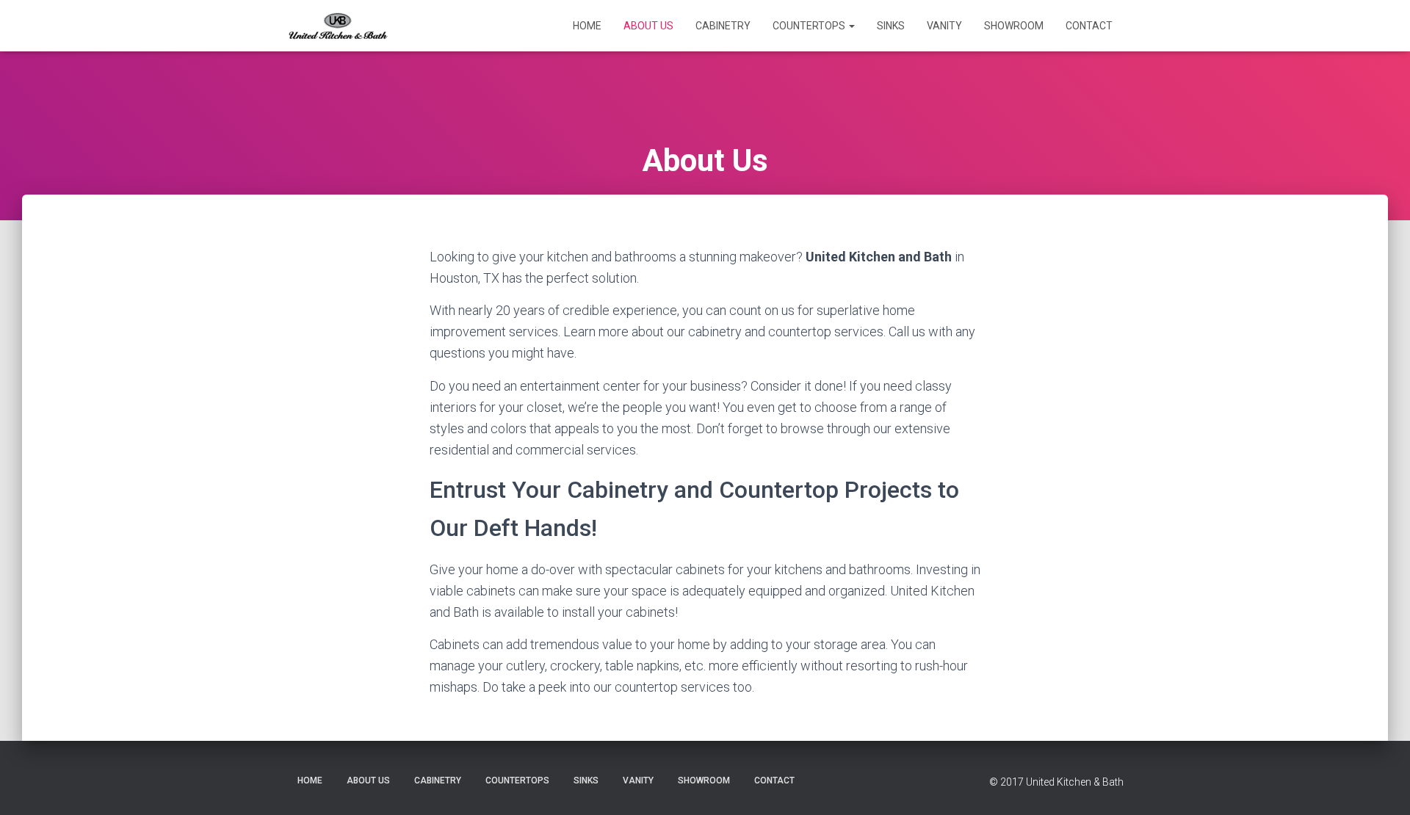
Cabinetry (723, 26)
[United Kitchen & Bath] (337, 26)
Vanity (944, 26)
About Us (648, 26)
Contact (1089, 26)
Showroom (1014, 26)
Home (587, 26)
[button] (851, 26)
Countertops (810, 26)
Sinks (891, 26)
